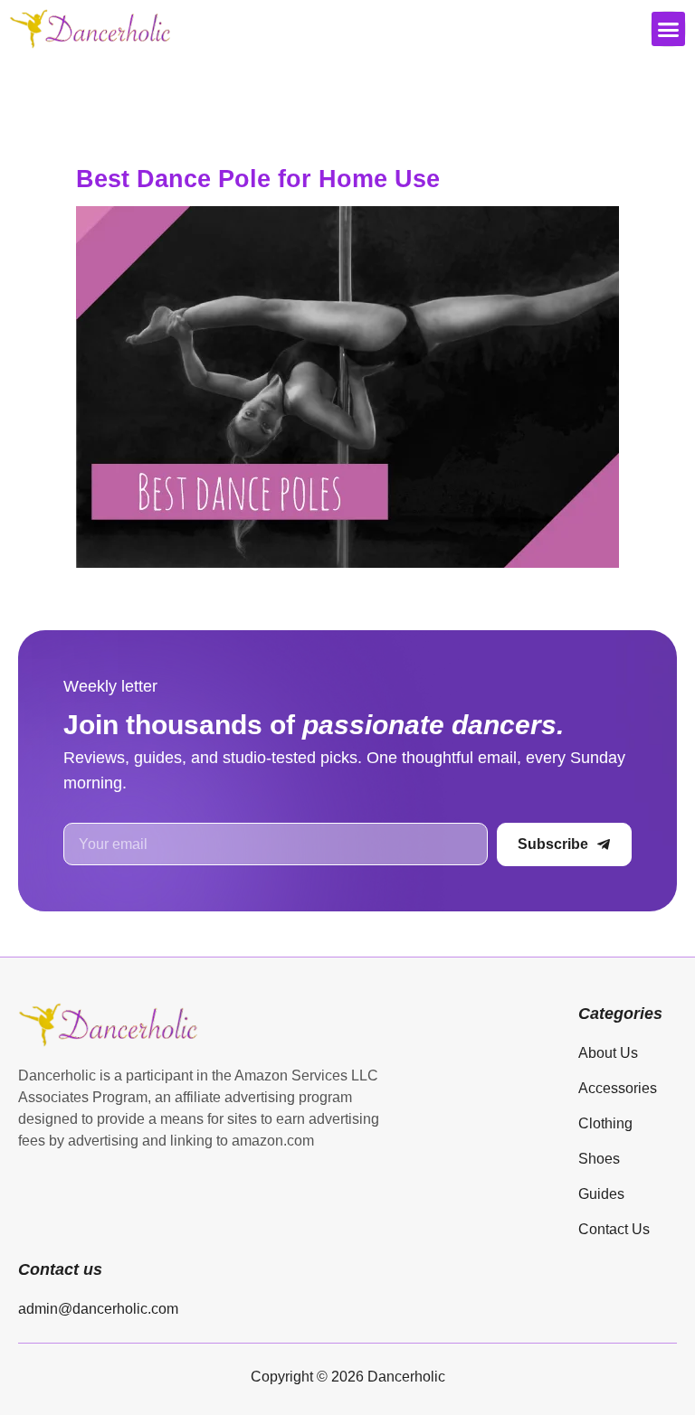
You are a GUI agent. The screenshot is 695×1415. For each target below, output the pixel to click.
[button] (669, 29)
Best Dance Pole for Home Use (258, 179)
